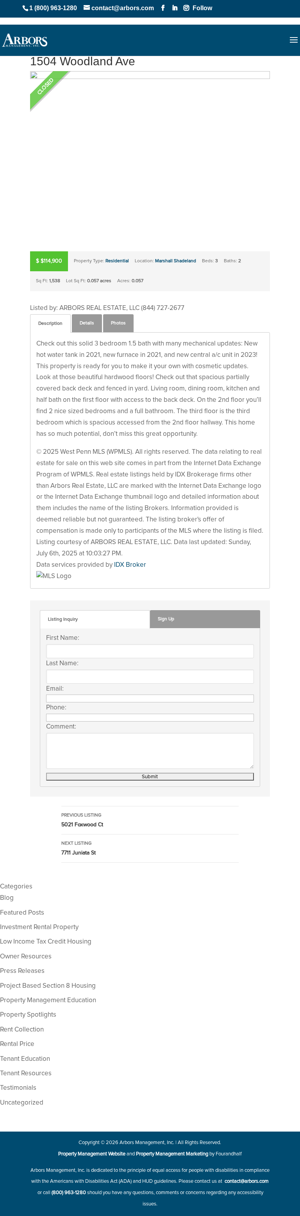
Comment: (61, 727)
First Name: (62, 638)
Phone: (56, 707)
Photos (118, 323)
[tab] (50, 323)
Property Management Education (48, 1000)
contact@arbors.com (246, 1181)
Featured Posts (22, 913)
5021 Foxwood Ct (82, 820)
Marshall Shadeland (175, 261)
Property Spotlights (28, 1015)
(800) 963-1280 (69, 1192)
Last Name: (62, 663)
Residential (117, 261)
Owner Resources (26, 956)
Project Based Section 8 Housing (48, 986)
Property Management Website (91, 1154)
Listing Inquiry (63, 619)
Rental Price (17, 1044)
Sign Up (166, 619)
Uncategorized (21, 1103)
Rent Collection (22, 1029)
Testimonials (18, 1088)
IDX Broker (130, 565)
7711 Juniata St (78, 848)
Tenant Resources (26, 1073)
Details (87, 323)
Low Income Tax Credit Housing (45, 941)
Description (50, 323)
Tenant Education (25, 1059)
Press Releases (22, 971)
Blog (7, 898)
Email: (55, 689)
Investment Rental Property (39, 927)
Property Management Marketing (172, 1154)
